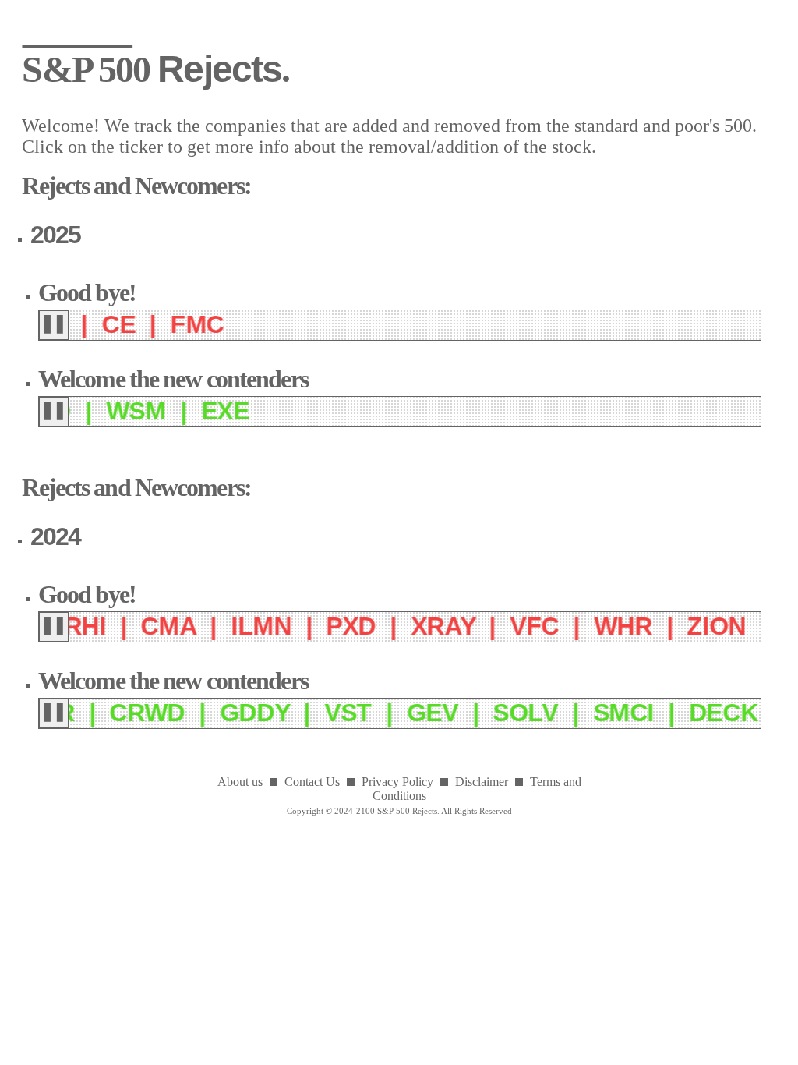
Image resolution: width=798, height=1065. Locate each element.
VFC (495, 626)
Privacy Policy (397, 781)
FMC (187, 324)
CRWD (108, 713)
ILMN (222, 626)
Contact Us (312, 781)
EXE (213, 411)
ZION (678, 626)
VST (308, 713)
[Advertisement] (398, 926)
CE (108, 324)
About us (240, 781)
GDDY (215, 713)
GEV (392, 713)
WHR (584, 626)
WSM (124, 411)
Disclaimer (481, 781)
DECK (684, 713)
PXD (312, 626)
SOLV (486, 713)
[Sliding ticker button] (54, 325)
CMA (129, 626)
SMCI (584, 713)
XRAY (404, 626)
